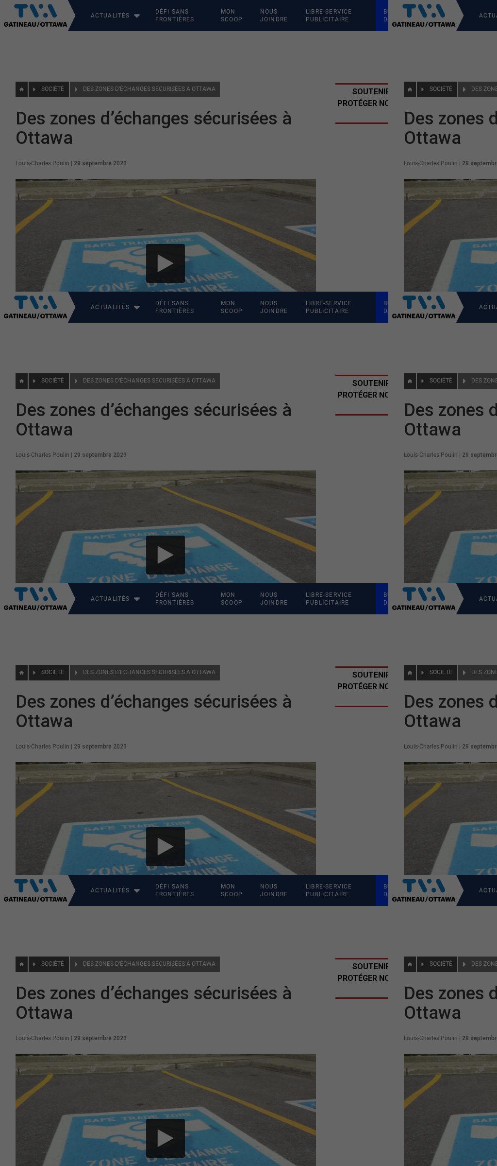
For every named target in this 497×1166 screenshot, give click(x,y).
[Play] (248, 583)
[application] (248, 583)
